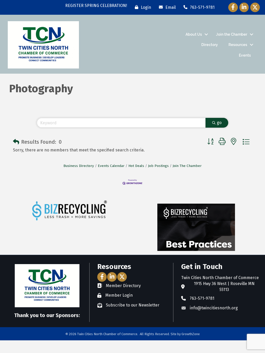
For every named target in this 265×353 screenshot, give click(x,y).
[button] (16, 142)
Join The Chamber (187, 166)
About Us (194, 34)
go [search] (219, 122)
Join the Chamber (231, 34)
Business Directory (78, 166)
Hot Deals (136, 166)
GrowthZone (190, 334)
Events (245, 55)
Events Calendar (111, 166)
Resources (238, 45)
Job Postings (158, 166)
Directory (209, 45)
